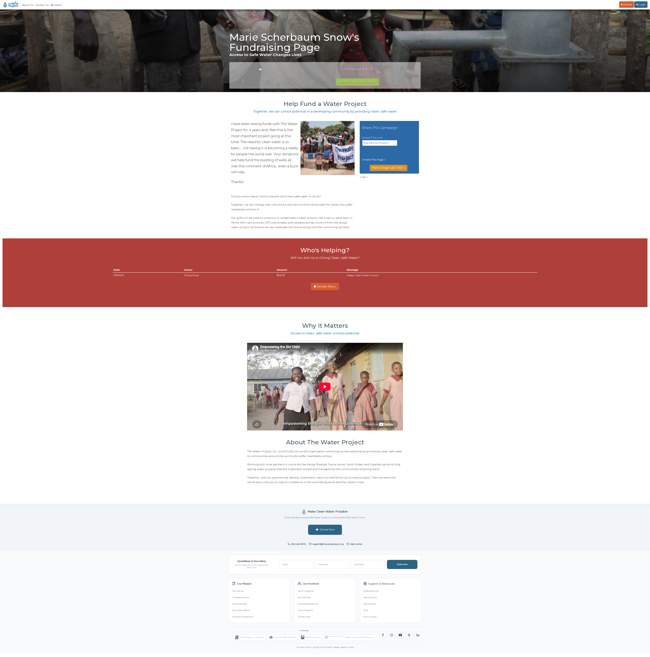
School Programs (305, 610)
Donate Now (327, 529)
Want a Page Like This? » (388, 167)
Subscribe (402, 564)
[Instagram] (391, 635)
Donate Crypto (304, 617)
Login (642, 4)
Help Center (356, 544)
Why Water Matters (241, 610)
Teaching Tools (370, 597)
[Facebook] (382, 635)
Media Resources (370, 591)
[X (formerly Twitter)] (409, 635)
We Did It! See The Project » (357, 82)
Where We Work (239, 604)
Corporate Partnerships (308, 604)
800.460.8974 (298, 544)
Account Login (370, 617)
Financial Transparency (243, 617)
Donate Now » (326, 286)
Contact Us (42, 5)
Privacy (337, 647)
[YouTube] (400, 635)
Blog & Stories (369, 604)
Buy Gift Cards (304, 597)
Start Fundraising (306, 591)
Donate (627, 4)
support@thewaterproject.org (328, 544)
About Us (27, 5)
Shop (365, 610)
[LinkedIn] (418, 635)
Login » (364, 177)
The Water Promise (240, 597)
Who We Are (238, 591)
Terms (343, 647)
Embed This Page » (373, 159)
